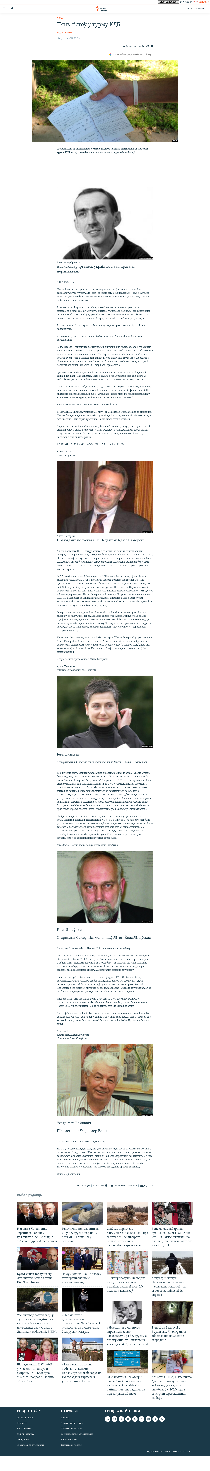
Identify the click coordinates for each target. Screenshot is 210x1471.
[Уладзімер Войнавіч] (105, 1115)
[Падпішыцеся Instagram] (148, 1419)
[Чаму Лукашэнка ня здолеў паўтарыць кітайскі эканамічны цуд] (82, 1258)
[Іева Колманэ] (105, 747)
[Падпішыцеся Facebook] (114, 1419)
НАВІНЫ (200, 8)
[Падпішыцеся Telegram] (155, 1419)
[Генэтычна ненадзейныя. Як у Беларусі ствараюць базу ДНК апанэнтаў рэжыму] (82, 1213)
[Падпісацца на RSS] (162, 1419)
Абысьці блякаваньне (72, 1423)
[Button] (129, 46)
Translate (203, 2)
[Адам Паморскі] (105, 532)
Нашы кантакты (69, 1439)
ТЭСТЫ (189, 8)
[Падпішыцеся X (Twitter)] (121, 1419)
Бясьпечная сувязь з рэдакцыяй (77, 1434)
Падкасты (22, 1423)
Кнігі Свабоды (24, 1429)
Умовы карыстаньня (71, 1445)
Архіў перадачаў (25, 1434)
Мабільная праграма (71, 1429)
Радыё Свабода (64, 32)
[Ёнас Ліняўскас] (105, 922)
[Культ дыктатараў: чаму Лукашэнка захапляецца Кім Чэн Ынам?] (37, 1258)
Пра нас (65, 1418)
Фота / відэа (23, 1439)
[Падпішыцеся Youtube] (128, 1419)
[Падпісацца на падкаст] (135, 1419)
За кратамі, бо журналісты (30, 1445)
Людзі (60, 18)
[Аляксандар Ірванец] (105, 259)
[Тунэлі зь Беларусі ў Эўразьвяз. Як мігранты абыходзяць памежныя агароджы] (172, 1312)
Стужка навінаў (25, 1418)
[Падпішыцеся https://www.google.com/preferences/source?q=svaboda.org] (107, 1419)
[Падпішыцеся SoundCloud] (141, 1419)
